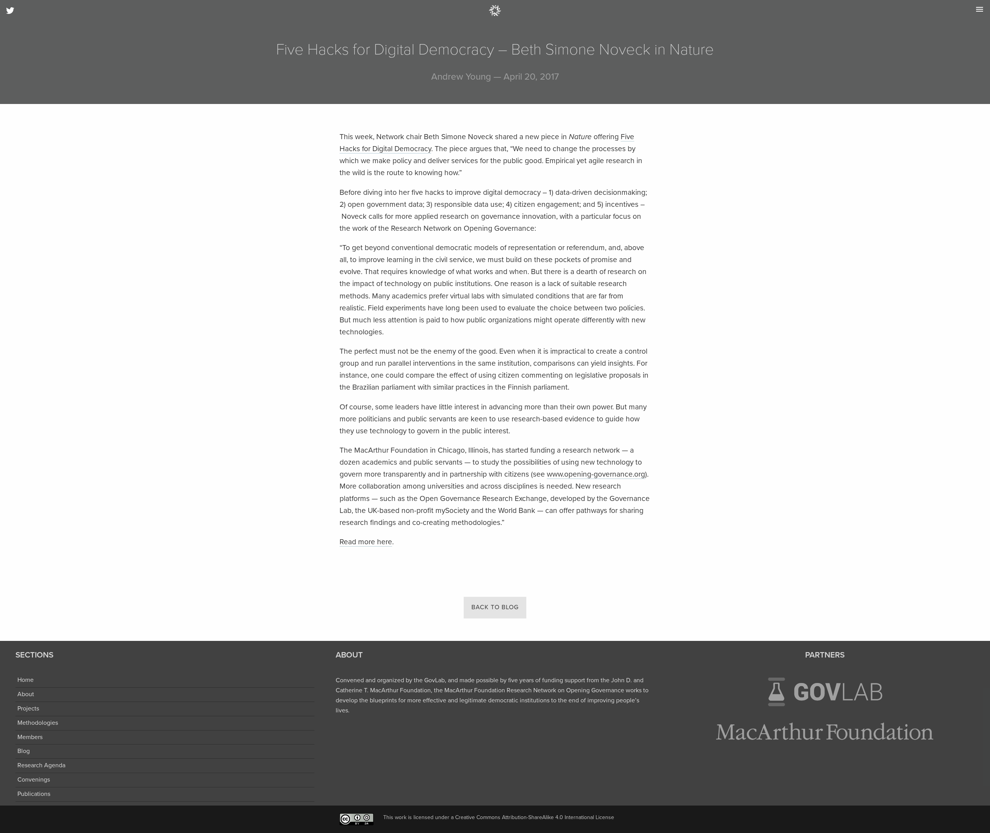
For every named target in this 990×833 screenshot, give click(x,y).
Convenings (33, 780)
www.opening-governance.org (596, 474)
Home (25, 680)
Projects (28, 708)
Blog (23, 751)
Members (30, 737)
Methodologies (37, 723)
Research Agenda (41, 765)
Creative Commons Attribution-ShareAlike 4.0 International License (534, 817)
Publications (33, 794)
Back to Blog (495, 607)
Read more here (366, 541)
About (25, 694)
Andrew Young (461, 76)
